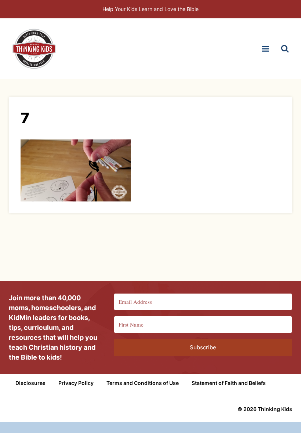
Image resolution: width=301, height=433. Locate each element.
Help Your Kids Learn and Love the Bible (150, 9)
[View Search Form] (285, 49)
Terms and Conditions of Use (142, 383)
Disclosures (30, 383)
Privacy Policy (76, 383)
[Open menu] (265, 49)
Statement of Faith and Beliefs (229, 383)
